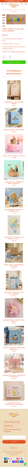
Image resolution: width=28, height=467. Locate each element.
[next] (24, 19)
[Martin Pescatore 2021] (14, 3)
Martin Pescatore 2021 (12, 451)
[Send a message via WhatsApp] (25, 464)
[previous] (7, 19)
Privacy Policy (14, 455)
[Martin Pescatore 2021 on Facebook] (11, 448)
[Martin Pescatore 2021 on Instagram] (14, 448)
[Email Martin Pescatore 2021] (16, 448)
